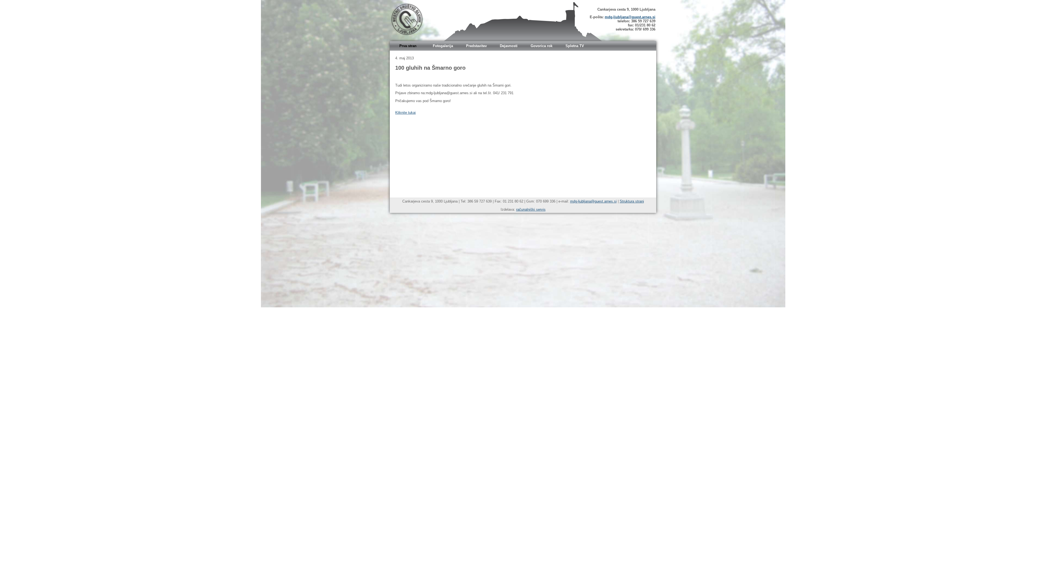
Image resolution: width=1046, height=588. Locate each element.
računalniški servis (531, 209)
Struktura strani (632, 201)
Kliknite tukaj (405, 113)
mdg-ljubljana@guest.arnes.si (630, 17)
